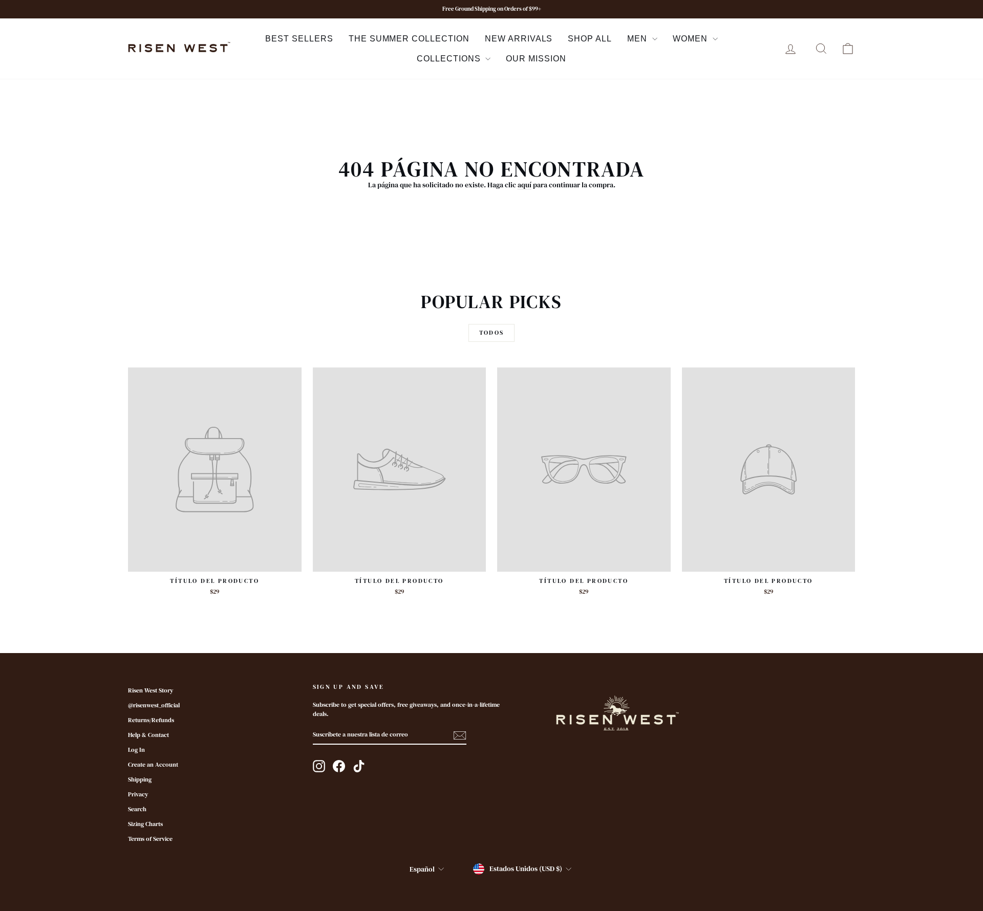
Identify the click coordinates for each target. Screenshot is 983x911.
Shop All (590, 38)
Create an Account (153, 765)
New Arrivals (519, 38)
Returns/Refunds (151, 720)
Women (691, 38)
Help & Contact (148, 735)
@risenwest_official (154, 705)
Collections (450, 58)
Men (638, 38)
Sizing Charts (145, 824)
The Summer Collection (409, 38)
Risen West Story (150, 690)
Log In (136, 750)
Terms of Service (150, 839)
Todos (491, 333)
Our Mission (536, 58)
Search (137, 809)
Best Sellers (299, 38)
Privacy (138, 794)
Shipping (140, 779)
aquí (524, 185)
